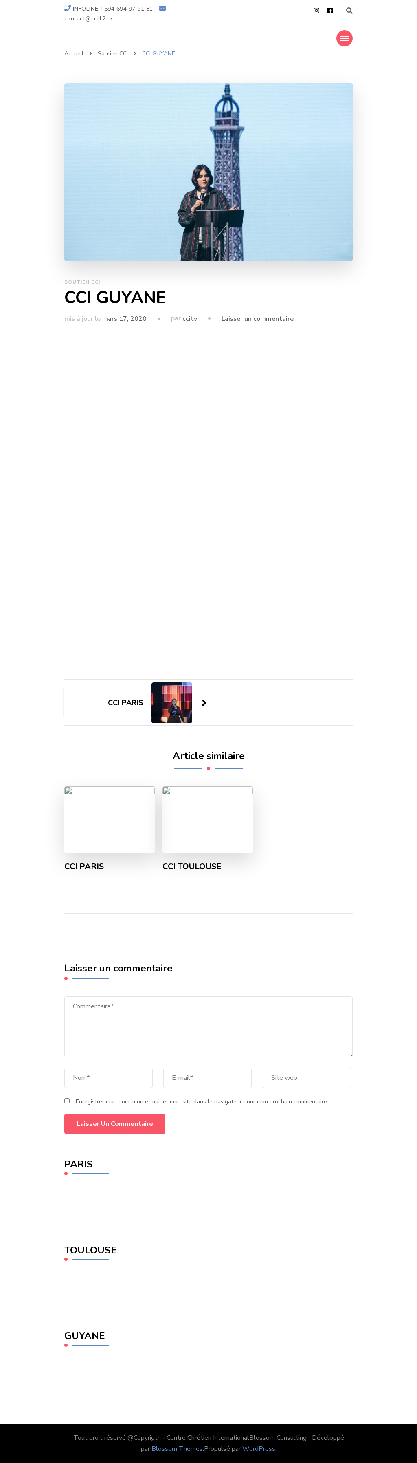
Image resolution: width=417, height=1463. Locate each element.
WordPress (258, 1448)
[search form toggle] (349, 10)
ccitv (189, 318)
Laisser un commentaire (258, 318)
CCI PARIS (84, 866)
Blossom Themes (177, 1448)
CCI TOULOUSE (191, 866)
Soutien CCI (82, 282)
